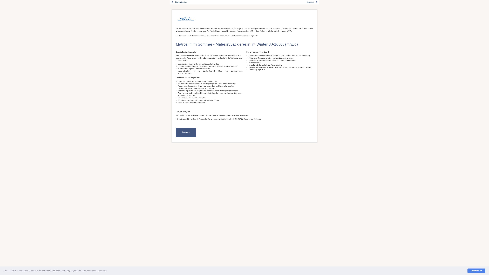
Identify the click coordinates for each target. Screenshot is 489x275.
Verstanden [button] (476, 271)
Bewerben (185, 132)
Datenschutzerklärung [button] (97, 271)
